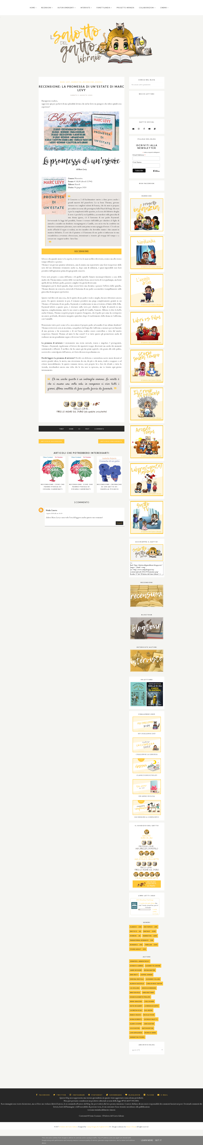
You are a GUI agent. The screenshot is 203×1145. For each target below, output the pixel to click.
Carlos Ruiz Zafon (154, 983)
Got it (158, 1140)
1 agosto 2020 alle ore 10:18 (54, 513)
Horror (133, 936)
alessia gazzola (137, 983)
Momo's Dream (131, 1127)
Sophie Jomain (146, 974)
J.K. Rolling (134, 988)
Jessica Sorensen (149, 988)
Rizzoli (99, 82)
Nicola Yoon (148, 1015)
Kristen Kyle (135, 992)
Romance (134, 944)
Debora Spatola (137, 979)
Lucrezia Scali (136, 1010)
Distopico (148, 927)
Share (71, 429)
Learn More (147, 1140)
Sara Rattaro (148, 992)
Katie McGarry (136, 1006)
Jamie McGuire (136, 970)
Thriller (148, 944)
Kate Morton (147, 1028)
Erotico (133, 931)
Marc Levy (65, 82)
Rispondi (119, 523)
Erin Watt (134, 974)
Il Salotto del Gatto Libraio (68, 1127)
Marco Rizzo (135, 1015)
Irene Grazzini (136, 1001)
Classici (133, 927)
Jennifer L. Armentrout (139, 961)
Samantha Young (137, 1037)
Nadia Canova (51, 510)
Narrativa (77, 82)
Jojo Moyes (135, 1028)
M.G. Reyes (148, 1010)
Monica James (150, 1032)
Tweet (61, 429)
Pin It (87, 429)
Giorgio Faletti (151, 1019)
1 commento (99, 429)
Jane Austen (149, 1023)
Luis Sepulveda (136, 1032)
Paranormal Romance (139, 940)
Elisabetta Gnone (153, 965)
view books (155, 914)
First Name (137, 162)
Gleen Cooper (136, 1023)
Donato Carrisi (136, 965)
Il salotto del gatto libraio (147, 903)
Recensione (88, 82)
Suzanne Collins (153, 979)
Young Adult (135, 949)
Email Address (139, 155)
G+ (79, 429)
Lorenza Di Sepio (152, 1006)
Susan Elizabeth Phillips (140, 997)
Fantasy (146, 931)
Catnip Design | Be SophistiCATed (97, 1127)
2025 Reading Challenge (145, 900)
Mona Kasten (149, 970)
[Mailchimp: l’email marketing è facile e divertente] (156, 173)
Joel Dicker (149, 1001)
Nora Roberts (136, 1019)
